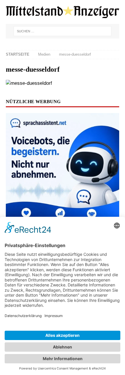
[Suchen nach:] (62, 31)
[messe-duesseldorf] (29, 83)
